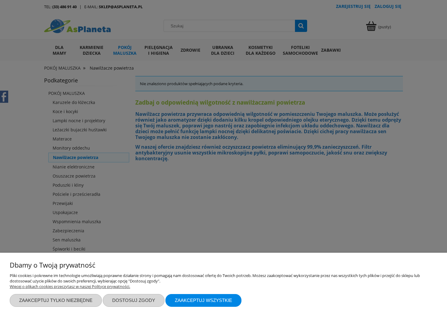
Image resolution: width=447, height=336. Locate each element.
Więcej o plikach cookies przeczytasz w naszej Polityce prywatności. (70, 286)
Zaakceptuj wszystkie (203, 300)
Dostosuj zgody (133, 300)
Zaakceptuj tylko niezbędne (55, 300)
